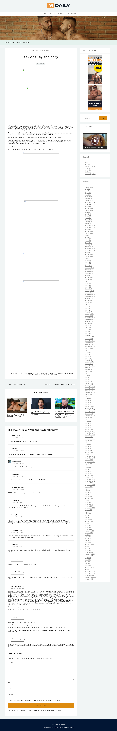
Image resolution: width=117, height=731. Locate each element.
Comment (11, 662)
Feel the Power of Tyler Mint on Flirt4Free (16, 416)
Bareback (61, 13)
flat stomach (24, 373)
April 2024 (88, 241)
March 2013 (88, 473)
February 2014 (89, 452)
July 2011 (87, 512)
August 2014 (89, 441)
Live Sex (43, 13)
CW (19, 373)
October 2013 (89, 460)
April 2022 (88, 287)
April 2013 (88, 471)
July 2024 (88, 235)
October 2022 (89, 275)
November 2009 (90, 550)
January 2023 (89, 270)
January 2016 (89, 408)
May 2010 (88, 539)
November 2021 (90, 296)
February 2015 (89, 429)
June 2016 (88, 398)
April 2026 (88, 195)
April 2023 (88, 264)
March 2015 (88, 427)
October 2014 (89, 437)
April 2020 (88, 333)
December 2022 (90, 272)
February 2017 (89, 383)
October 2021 (89, 298)
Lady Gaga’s (23, 126)
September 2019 (90, 346)
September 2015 (90, 416)
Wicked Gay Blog (90, 174)
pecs (50, 373)
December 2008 (90, 571)
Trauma (47, 375)
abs (16, 373)
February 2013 (89, 475)
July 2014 (87, 442)
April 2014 (88, 448)
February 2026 (89, 199)
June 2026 (88, 191)
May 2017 (88, 377)
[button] (95, 141)
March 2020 (88, 335)
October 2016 (89, 391)
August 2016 (89, 394)
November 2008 (90, 573)
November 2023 (90, 250)
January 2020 (89, 339)
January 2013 (89, 477)
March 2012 (88, 496)
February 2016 (89, 406)
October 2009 (89, 552)
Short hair (65, 373)
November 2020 (90, 320)
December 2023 (90, 248)
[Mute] (102, 148)
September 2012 (90, 485)
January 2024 (89, 247)
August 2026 (89, 187)
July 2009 (88, 558)
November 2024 (90, 227)
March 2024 (88, 243)
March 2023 (88, 266)
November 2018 (90, 354)
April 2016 (88, 402)
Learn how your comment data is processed (47, 710)
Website (10, 694)
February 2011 (89, 521)
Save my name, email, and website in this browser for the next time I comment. (35, 700)
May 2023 (88, 262)
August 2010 (89, 533)
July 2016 (87, 396)
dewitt (36, 50)
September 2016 (90, 393)
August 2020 (89, 325)
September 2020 (90, 323)
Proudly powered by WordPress (50, 727)
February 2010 (89, 544)
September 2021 (90, 300)
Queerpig (88, 170)
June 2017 (88, 375)
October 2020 (89, 321)
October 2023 (89, 252)
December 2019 (90, 341)
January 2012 (89, 500)
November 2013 (90, 458)
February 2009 (89, 567)
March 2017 (88, 381)
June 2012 (88, 491)
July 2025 (87, 212)
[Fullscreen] (105, 148)
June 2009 (88, 560)
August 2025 (89, 210)
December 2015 (90, 410)
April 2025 (88, 218)
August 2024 (89, 233)
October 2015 (89, 414)
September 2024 (90, 231)
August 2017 (89, 371)
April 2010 (88, 540)
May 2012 (88, 492)
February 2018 (89, 362)
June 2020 (88, 329)
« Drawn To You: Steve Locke (16, 384)
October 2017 (89, 368)
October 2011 (89, 506)
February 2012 (89, 498)
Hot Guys (51, 13)
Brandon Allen (16, 572)
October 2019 (89, 345)
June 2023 (88, 260)
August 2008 (89, 579)
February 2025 (89, 222)
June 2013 (88, 467)
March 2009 (88, 565)
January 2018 (89, 364)
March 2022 (88, 289)
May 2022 (88, 285)
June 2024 (88, 237)
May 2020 (88, 331)
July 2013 (87, 466)
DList (86, 162)
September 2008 (90, 577)
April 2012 (88, 494)
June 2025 (88, 214)
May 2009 (88, 562)
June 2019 (88, 352)
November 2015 (90, 412)
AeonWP (72, 727)
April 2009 (88, 564)
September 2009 (90, 554)
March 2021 (88, 312)
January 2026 (89, 200)
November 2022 (90, 273)
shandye (15, 461)
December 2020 (90, 318)
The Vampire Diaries (33, 134)
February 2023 (89, 268)
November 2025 (90, 204)
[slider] (93, 147)
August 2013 (89, 464)
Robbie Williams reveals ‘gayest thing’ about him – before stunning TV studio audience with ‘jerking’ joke (64, 414)
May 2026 (88, 193)
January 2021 (89, 316)
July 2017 (87, 373)
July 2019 (87, 350)
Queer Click (88, 168)
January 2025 (89, 223)
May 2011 (87, 515)
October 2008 (89, 575)
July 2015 (87, 419)
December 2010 (90, 525)
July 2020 (88, 327)
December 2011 (90, 502)
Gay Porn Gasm (90, 166)
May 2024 (88, 239)
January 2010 (89, 546)
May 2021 (88, 308)
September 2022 (90, 277)
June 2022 (88, 283)
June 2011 (88, 514)
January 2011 (89, 523)
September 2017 (90, 369)
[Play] (85, 148)
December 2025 (90, 202)
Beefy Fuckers (71, 13)
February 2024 (89, 245)
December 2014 (90, 433)
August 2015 (88, 418)
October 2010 (89, 529)
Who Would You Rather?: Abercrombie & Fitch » (59, 384)
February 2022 (89, 291)
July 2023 (87, 258)
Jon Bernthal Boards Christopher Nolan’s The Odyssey (40, 412)
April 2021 (88, 310)
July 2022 (87, 281)
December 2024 (90, 225)
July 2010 (87, 535)
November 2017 (90, 366)
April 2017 (88, 379)
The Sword (88, 172)
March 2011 (88, 519)
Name (10, 682)
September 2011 (90, 508)
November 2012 (90, 481)
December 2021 (90, 295)
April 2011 (87, 517)
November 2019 (90, 343)
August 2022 (89, 279)
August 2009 (89, 556)
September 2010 (90, 531)
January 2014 (89, 454)
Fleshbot (87, 164)
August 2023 (89, 256)
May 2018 (88, 356)
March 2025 (88, 220)
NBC (46, 373)
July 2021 (87, 304)
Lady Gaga (32, 373)
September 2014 (90, 439)
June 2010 (88, 537)
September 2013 (90, 462)
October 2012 (89, 483)
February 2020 (89, 337)
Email (10, 688)
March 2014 (88, 450)
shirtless (59, 373)
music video (40, 373)
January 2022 (89, 293)
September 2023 (90, 254)
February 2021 (89, 314)
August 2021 (89, 302)
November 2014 (90, 435)
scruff (54, 373)
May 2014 (88, 446)
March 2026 (88, 197)
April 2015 (87, 425)
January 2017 (89, 385)
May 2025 (88, 216)
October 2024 (89, 229)
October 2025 (89, 206)
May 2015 (87, 423)
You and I (54, 375)
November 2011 (90, 504)
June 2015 (88, 421)
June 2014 (88, 444)
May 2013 (88, 469)
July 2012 (87, 489)
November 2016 (90, 389)
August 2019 (89, 348)
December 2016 (90, 387)
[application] (95, 141)
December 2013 (90, 456)
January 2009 (89, 569)
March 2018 (88, 360)
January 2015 (89, 431)
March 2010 (88, 542)
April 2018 (88, 358)
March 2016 (88, 404)
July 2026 (87, 189)
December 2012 (90, 479)
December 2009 (90, 548)
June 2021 (88, 306)
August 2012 (89, 487)
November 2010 (90, 527)
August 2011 (88, 510)
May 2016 (88, 400)
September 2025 (90, 208)
